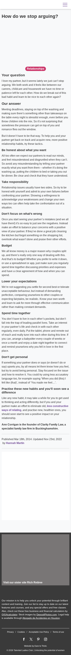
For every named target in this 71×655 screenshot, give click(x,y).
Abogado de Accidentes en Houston (41, 618)
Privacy (10, 632)
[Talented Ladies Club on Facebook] (24, 639)
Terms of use (58, 632)
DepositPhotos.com (46, 614)
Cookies (21, 632)
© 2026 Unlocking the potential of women (36, 650)
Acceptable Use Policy (39, 632)
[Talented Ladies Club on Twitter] (31, 639)
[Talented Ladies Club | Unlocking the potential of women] (23, 5)
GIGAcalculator (9, 614)
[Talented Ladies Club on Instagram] (46, 639)
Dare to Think (41, 646)
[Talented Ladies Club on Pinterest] (38, 639)
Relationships (35, 68)
